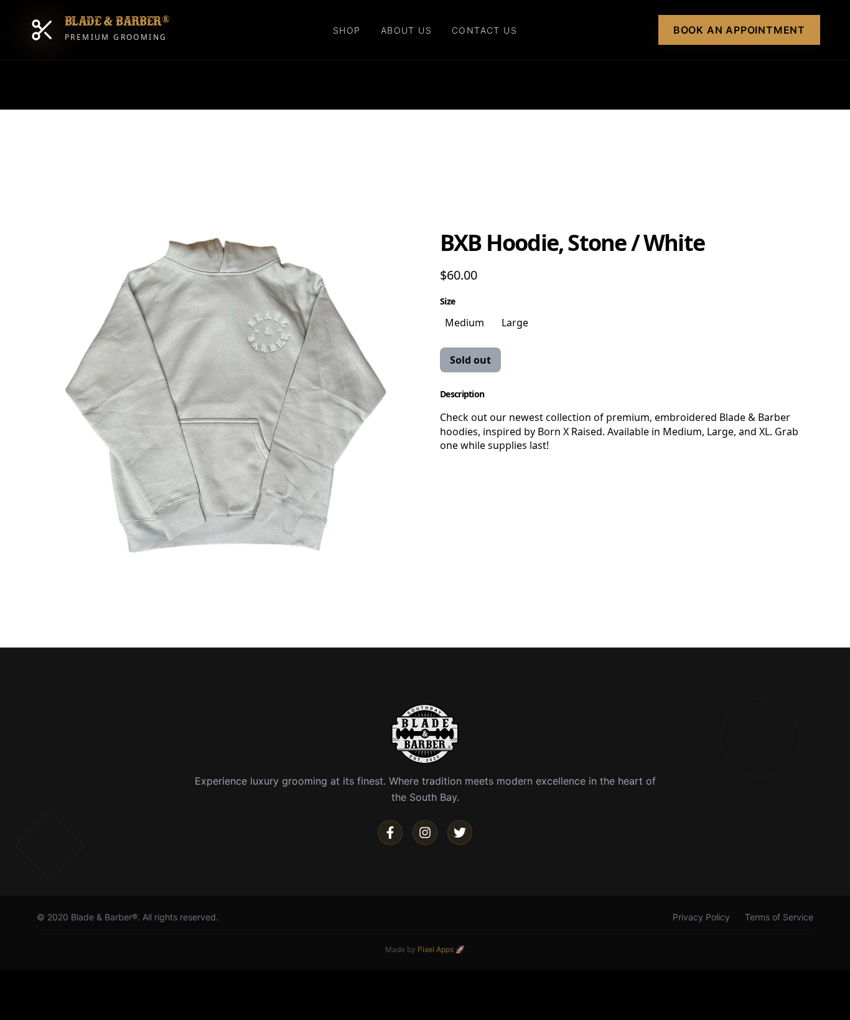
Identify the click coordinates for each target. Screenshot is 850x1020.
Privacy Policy (701, 917)
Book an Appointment (739, 30)
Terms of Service (779, 917)
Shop (347, 30)
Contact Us (484, 30)
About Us (406, 30)
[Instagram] (425, 832)
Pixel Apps (436, 949)
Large (515, 322)
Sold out (470, 360)
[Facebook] (390, 832)
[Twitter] (459, 832)
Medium (464, 322)
